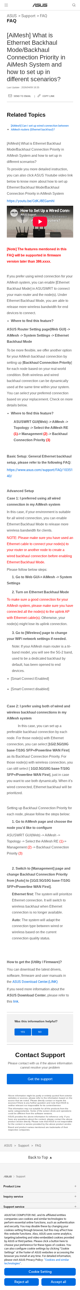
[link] (40, 5)
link (15, 1001)
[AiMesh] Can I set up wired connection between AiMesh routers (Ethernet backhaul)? (40, 127)
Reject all (21, 1282)
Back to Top (38, 1157)
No (40, 1032)
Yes (23, 1032)
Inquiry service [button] (13, 1196)
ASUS (12, 15)
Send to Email (22, 96)
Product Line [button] (11, 1186)
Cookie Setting (40, 1272)
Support (28, 15)
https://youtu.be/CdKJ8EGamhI (30, 201)
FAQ (43, 15)
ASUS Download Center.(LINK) (35, 982)
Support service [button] (13, 1206)
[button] (6, 5)
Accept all (58, 1282)
